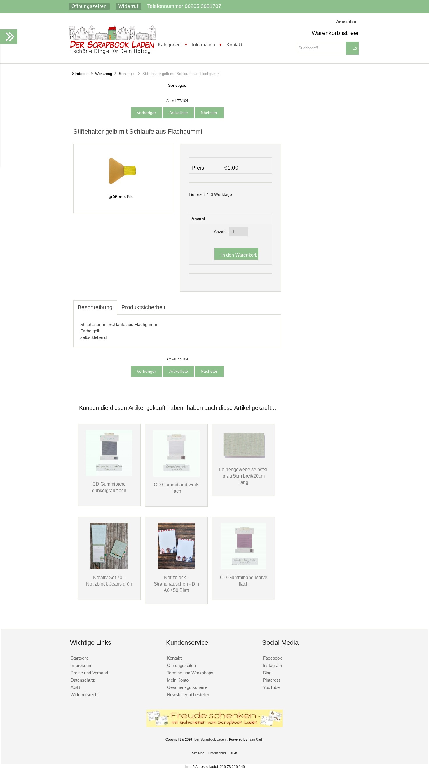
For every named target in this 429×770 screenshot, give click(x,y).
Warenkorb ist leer (335, 33)
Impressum (82, 665)
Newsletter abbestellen (188, 694)
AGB (75, 687)
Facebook (272, 658)
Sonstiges (127, 74)
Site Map (198, 753)
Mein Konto (178, 679)
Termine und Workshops (190, 672)
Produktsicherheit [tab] (143, 307)
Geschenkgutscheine (187, 687)
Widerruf (128, 6)
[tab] (174, 304)
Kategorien (169, 44)
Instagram (272, 665)
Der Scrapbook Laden (210, 739)
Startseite (80, 74)
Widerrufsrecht (85, 694)
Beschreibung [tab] (95, 307)
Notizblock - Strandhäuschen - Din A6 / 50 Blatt (176, 584)
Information (203, 44)
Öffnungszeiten (89, 6)
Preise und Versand (89, 672)
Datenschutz (83, 679)
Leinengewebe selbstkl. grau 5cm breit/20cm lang (243, 476)
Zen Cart (256, 739)
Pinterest (271, 679)
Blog (267, 672)
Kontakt (234, 44)
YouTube (271, 687)
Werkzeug (103, 74)
